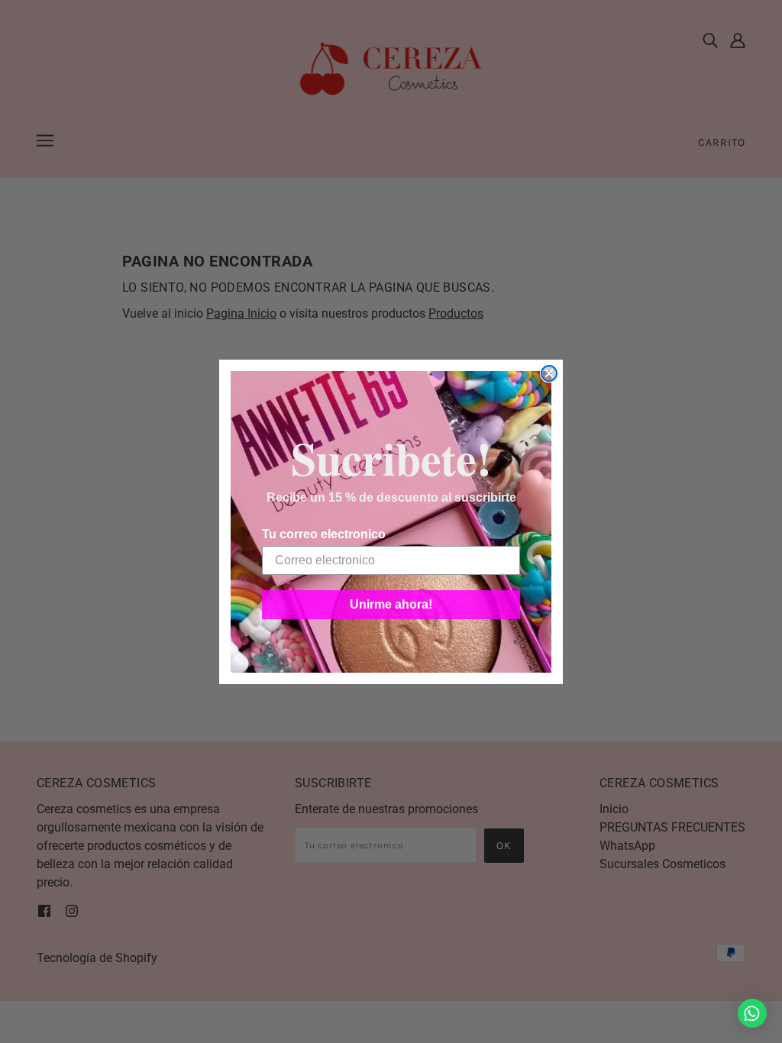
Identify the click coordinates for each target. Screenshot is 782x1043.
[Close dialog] (549, 373)
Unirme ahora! (391, 604)
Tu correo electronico (324, 534)
